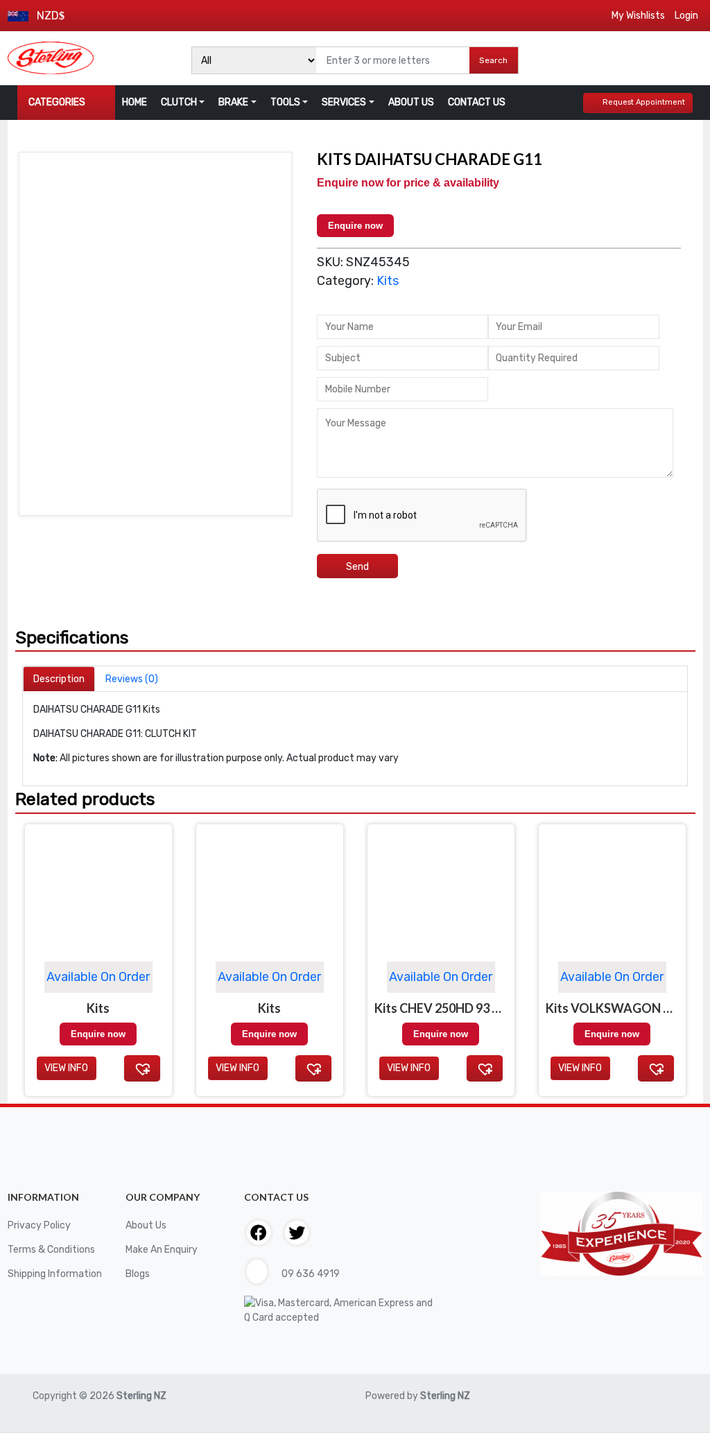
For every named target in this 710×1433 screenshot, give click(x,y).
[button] (142, 1068)
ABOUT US (411, 102)
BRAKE (233, 102)
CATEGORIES (56, 102)
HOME (134, 102)
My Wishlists (638, 15)
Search (493, 60)
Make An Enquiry (161, 1250)
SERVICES (344, 102)
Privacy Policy (39, 1225)
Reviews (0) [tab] (131, 679)
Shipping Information (55, 1274)
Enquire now (355, 225)
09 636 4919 (309, 1274)
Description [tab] (59, 679)
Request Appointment (644, 102)
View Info (66, 1068)
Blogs (137, 1274)
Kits (387, 280)
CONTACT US (476, 102)
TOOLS (285, 102)
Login (686, 15)
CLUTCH (179, 102)
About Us (145, 1225)
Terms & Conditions (51, 1250)
